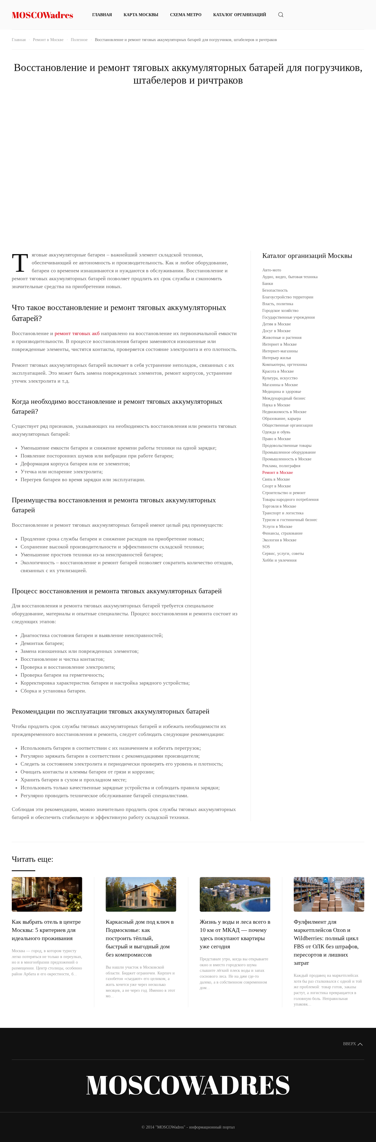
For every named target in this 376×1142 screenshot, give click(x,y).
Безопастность (275, 290)
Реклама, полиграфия (281, 466)
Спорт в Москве (276, 486)
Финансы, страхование (282, 533)
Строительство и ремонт (284, 493)
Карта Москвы (141, 15)
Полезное (79, 40)
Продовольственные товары (286, 445)
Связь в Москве (276, 479)
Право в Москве (276, 439)
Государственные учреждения (288, 317)
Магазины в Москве (280, 385)
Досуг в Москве (276, 331)
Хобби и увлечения (279, 560)
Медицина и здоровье (281, 391)
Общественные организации (287, 425)
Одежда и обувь (276, 432)
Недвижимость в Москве (284, 412)
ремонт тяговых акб (77, 333)
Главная (102, 15)
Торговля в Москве (279, 506)
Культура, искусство (280, 378)
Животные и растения (281, 337)
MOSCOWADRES (188, 1084)
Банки (267, 283)
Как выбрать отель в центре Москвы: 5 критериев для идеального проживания (46, 929)
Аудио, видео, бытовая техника (290, 277)
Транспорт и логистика (282, 513)
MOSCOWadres (42, 15)
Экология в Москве (279, 540)
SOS (266, 547)
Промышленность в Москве (286, 459)
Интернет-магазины (280, 351)
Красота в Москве (278, 371)
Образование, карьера (281, 418)
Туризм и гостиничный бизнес (289, 520)
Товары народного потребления (290, 499)
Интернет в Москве (279, 344)
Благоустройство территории (287, 297)
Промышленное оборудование (289, 452)
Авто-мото (271, 270)
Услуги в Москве (277, 526)
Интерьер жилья (276, 358)
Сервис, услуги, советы (283, 553)
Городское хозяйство (280, 310)
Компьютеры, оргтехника (284, 364)
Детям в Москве (276, 324)
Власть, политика (277, 304)
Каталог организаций (239, 15)
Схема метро (186, 15)
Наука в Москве (276, 405)
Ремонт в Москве (48, 40)
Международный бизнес (284, 398)
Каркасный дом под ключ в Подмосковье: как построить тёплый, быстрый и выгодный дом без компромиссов (140, 938)
